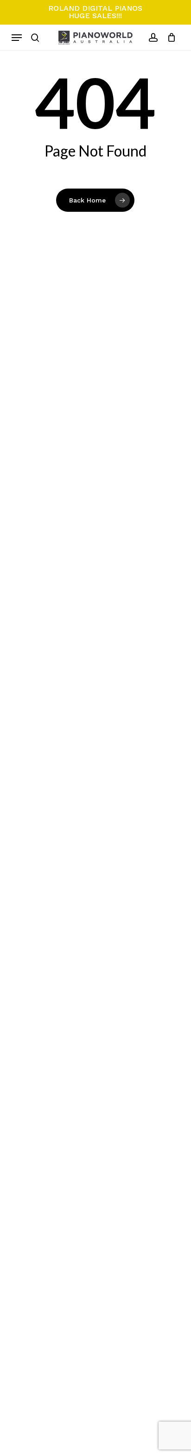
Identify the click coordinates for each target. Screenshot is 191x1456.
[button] (17, 37)
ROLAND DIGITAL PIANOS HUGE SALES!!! (95, 12)
